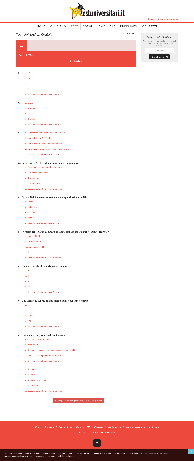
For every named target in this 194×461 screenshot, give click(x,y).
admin (82, 433)
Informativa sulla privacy (136, 427)
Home (41, 26)
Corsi (87, 26)
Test (74, 26)
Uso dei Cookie (114, 427)
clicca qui (143, 454)
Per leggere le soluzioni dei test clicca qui (77, 400)
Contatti (149, 26)
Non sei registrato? (168, 19)
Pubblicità (129, 26)
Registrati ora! (159, 57)
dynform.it (109, 433)
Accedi (152, 19)
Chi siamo (58, 26)
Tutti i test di (128, 34)
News (101, 26)
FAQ (113, 26)
